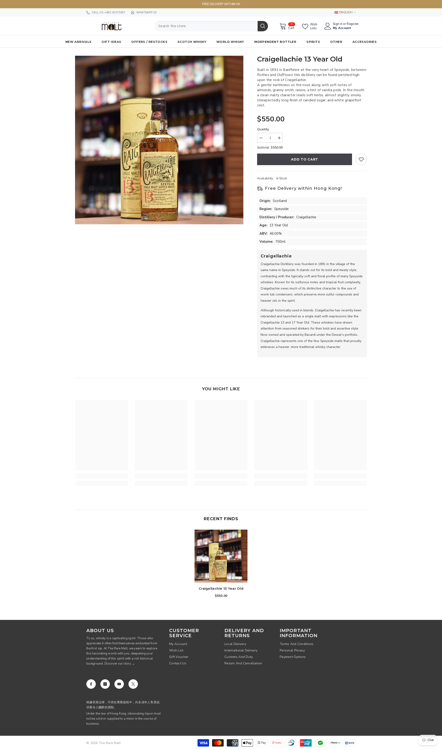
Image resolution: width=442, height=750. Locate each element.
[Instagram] (105, 684)
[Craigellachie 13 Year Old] (221, 556)
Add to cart (304, 159)
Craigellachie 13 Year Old (221, 589)
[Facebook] (91, 684)
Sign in (337, 24)
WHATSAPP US (146, 12)
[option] (159, 140)
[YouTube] (119, 684)
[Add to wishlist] (361, 159)
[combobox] (206, 26)
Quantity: (263, 129)
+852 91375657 (115, 12)
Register (353, 24)
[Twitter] (133, 684)
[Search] (211, 26)
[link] (101, 476)
